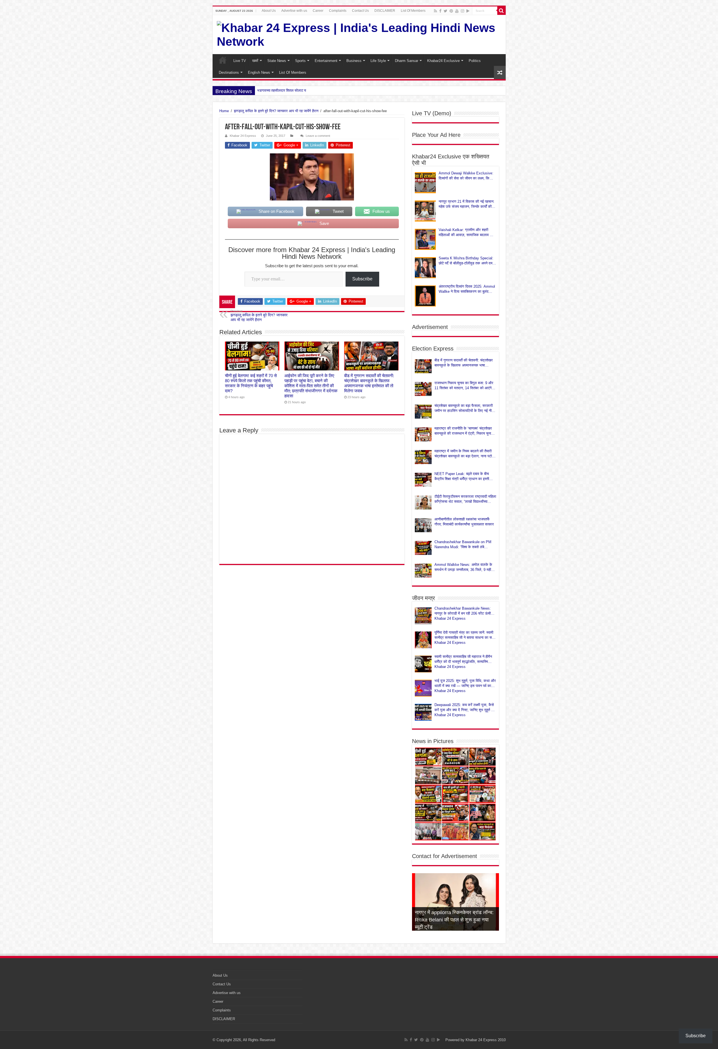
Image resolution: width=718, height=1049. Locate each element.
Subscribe (362, 278)
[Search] (501, 10)
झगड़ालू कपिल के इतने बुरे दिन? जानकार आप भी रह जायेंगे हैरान (276, 111)
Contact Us (360, 11)
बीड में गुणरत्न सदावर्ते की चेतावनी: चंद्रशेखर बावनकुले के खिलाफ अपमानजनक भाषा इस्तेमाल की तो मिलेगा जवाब (369, 383)
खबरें (255, 61)
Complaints (337, 11)
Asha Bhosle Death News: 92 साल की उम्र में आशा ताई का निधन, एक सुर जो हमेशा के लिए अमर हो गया (455, 920)
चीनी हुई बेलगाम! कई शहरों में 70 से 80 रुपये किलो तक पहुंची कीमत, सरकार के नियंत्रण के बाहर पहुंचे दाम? (251, 383)
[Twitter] (445, 11)
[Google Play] (468, 11)
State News (276, 61)
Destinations (229, 72)
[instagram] (462, 11)
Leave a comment (318, 135)
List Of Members (413, 11)
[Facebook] (440, 11)
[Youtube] (457, 11)
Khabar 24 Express (243, 135)
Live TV (239, 61)
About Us (269, 11)
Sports (300, 61)
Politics (475, 61)
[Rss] (435, 11)
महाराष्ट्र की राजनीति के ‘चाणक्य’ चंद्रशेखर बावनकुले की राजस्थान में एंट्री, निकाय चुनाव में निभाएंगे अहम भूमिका (465, 431)
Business (354, 61)
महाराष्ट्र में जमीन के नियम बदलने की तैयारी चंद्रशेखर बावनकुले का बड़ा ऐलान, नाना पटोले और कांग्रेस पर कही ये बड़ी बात (464, 454)
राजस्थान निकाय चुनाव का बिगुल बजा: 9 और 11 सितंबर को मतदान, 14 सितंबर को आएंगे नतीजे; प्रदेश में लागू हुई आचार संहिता (463, 386)
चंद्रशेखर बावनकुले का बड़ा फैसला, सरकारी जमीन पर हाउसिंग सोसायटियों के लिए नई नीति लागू (464, 408)
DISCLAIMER (384, 11)
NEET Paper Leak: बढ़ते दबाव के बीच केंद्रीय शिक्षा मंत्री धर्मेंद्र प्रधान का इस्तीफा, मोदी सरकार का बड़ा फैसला (464, 476)
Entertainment (326, 61)
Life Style (378, 61)
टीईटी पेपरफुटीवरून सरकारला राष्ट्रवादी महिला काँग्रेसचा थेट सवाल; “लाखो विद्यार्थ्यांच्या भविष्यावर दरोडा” (465, 499)
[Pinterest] (451, 11)
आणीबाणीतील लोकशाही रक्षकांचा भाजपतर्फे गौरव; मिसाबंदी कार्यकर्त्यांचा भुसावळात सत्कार (464, 521)
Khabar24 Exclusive (443, 61)
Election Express (433, 348)
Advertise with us (294, 11)
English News (259, 72)
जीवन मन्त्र (423, 598)
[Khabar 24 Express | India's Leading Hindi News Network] (359, 35)
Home (222, 60)
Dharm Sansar (406, 61)
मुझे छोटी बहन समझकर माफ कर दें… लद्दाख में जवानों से (293, 90)
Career (318, 11)
